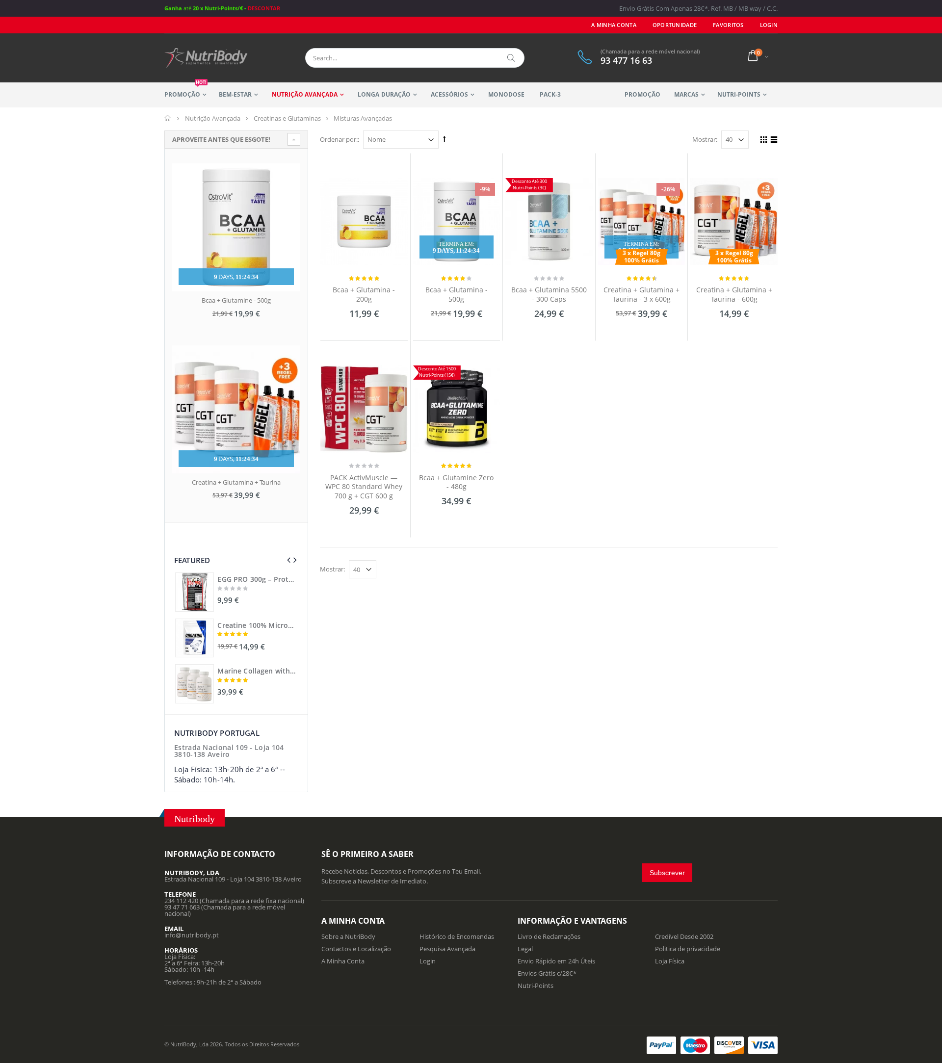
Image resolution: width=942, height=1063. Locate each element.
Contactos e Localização (356, 948)
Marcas (686, 94)
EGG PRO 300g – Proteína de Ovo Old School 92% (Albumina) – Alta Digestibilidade (257, 579)
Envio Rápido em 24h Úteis (556, 961)
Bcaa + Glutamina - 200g (364, 294)
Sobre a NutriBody (348, 936)
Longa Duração (384, 94)
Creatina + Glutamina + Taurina (236, 482)
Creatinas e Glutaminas (287, 118)
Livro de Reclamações (549, 936)
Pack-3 (550, 94)
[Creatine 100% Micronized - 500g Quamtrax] (194, 638)
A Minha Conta (613, 24)
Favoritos (728, 24)
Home (168, 118)
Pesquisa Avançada (447, 948)
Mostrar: (704, 139)
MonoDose (506, 94)
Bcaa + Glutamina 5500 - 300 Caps (549, 294)
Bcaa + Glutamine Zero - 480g (456, 482)
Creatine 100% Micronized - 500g (257, 625)
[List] (772, 140)
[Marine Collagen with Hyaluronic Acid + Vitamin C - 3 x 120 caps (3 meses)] (194, 683)
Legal (525, 948)
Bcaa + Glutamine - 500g (236, 300)
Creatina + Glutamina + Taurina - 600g (734, 294)
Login (427, 961)
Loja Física (669, 961)
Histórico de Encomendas (456, 936)
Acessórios (449, 94)
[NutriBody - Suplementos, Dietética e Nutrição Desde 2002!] (206, 58)
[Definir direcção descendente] (444, 138)
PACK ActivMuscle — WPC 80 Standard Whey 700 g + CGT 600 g (363, 487)
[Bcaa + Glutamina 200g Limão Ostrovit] (364, 221)
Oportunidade (675, 24)
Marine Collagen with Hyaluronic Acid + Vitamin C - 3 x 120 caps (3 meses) (257, 671)
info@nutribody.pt (191, 935)
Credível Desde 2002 (684, 936)
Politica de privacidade (687, 948)
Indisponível (455, 522)
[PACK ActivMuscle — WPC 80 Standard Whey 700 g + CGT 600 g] (364, 409)
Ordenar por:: (339, 139)
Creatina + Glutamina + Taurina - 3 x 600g (641, 294)
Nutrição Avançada (305, 94)
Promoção (185, 90)
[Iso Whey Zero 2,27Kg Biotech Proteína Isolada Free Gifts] (194, 591)
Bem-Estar (235, 94)
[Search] (511, 58)
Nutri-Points (738, 94)
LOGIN (769, 24)
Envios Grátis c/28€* (547, 973)
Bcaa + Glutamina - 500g (456, 294)
